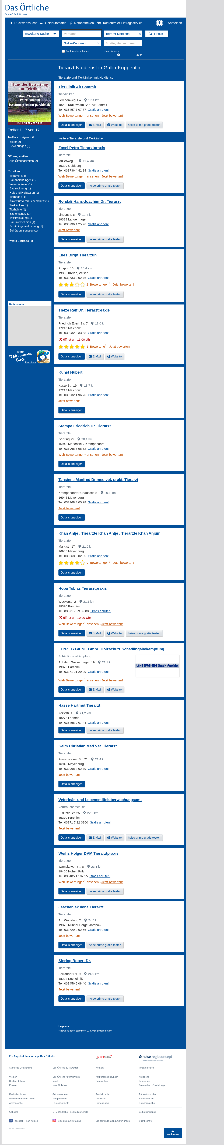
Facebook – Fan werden (25, 1121)
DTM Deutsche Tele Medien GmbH (70, 1112)
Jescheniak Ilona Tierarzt (80, 907)
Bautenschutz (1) (19, 213)
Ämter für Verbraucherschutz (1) (29, 201)
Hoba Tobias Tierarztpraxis (82, 588)
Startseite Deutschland (20, 1067)
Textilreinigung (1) (20, 217)
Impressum (144, 1081)
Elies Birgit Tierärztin (77, 255)
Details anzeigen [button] (71, 124)
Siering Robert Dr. (74, 961)
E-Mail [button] (97, 124)
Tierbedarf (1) (17, 196)
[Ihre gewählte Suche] (41, 34)
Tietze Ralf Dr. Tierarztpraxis (84, 310)
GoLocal (13, 1112)
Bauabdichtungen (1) (22, 180)
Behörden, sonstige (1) (23, 230)
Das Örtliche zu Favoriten (65, 1067)
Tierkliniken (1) (18, 205)
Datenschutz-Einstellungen (152, 1085)
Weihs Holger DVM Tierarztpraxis (88, 853)
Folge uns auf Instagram (69, 1121)
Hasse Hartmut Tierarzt (79, 705)
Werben (13, 1077)
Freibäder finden (17, 1094)
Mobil (55, 1081)
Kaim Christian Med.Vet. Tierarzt (87, 746)
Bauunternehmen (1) (22, 222)
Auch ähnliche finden (77, 51)
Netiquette (144, 1077)
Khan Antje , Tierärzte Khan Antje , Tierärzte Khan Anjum (109, 533)
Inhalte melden (146, 1067)
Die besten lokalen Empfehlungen (113, 1121)
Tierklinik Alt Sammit (77, 87)
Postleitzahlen (103, 1094)
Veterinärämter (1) (20, 184)
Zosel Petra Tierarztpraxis (81, 148)
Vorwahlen (101, 1098)
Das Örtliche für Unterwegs (66, 1077)
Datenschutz (102, 1081)
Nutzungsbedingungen (107, 1077)
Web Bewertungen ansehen (78, 115)
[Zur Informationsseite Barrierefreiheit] (159, 23)
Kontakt (100, 1067)
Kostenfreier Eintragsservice (122, 23)
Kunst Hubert (70, 372)
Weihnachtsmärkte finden (22, 1098)
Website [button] (116, 124)
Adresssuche (16, 1103)
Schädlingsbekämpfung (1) (26, 226)
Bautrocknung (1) (20, 188)
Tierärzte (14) (17, 175)
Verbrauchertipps (147, 1112)
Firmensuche (102, 1103)
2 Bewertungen (98, 284)
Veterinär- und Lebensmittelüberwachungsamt (100, 800)
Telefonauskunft (60, 1103)
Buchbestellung (17, 1081)
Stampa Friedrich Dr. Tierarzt (84, 426)
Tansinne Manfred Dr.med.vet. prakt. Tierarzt (98, 479)
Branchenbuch (146, 1098)
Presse (12, 1085)
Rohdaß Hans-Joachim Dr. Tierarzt (89, 201)
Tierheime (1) (17, 209)
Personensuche (147, 1103)
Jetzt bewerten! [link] (112, 115)
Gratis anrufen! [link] (98, 109)
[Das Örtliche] (27, 9)
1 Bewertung (96, 346)
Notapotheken (84, 23)
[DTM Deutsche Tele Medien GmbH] (117, 1058)
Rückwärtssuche (25, 23)
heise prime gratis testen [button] (144, 124)
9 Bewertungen (98, 562)
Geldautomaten (55, 23)
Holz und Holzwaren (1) (24, 192)
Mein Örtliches (59, 1085)
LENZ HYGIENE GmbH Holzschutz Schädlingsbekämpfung (111, 649)
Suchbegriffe (145, 1121)
